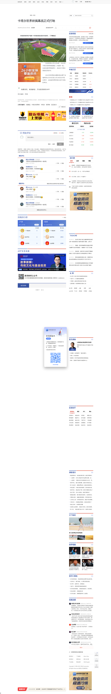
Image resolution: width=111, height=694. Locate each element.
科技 (43, 1)
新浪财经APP (49, 27)
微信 (77, 28)
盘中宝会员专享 (88, 42)
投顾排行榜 (23, 217)
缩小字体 (60, 28)
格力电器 (71, 145)
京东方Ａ (71, 135)
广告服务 (78, 656)
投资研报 (72, 34)
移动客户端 (87, 1)
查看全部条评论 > (42, 210)
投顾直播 (72, 600)
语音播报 (96, 660)
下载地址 (52, 35)
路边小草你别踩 (30, 159)
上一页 (19, 261)
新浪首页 (20, 1)
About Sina (86, 656)
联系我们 (71, 659)
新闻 (25, 1)
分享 (82, 28)
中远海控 (71, 141)
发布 (60, 144)
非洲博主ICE (29, 167)
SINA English (87, 662)
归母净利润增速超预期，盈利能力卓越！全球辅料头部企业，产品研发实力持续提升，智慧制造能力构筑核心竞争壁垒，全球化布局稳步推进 (81, 38)
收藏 (69, 28)
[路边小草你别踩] (22, 161)
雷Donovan (29, 174)
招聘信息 (78, 659)
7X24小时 (73, 236)
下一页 (65, 261)
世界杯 (48, 104)
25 (59, 133)
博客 (47, 1)
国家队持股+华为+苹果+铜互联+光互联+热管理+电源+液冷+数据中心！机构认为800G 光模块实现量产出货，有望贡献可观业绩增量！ (81, 48)
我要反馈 (63, 106)
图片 (52, 1)
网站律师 (78, 662)
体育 (30, 1)
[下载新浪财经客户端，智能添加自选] (81, 150)
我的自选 (87, 123)
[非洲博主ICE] (22, 168)
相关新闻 (23, 285)
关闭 (64, 329)
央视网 (33, 27)
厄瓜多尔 (54, 104)
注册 (81, 1)
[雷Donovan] (22, 176)
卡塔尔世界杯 (35, 104)
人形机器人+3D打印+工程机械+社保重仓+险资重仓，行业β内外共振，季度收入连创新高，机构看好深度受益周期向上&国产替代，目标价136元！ (81, 59)
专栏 (56, 1)
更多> (81, 647)
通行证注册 (86, 659)
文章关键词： (22, 104)
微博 (73, 28)
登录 (49, 144)
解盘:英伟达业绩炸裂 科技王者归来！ (55, 183)
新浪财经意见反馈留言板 (77, 652)
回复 (63, 163)
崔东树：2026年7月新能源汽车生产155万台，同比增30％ (53, 689)
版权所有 (85, 668)
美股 (31, 15)
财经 (34, 1)
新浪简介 (71, 656)
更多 (60, 1)
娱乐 (38, 1)
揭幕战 (28, 104)
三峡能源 (71, 132)
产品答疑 (71, 662)
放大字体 (65, 28)
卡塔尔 (43, 104)
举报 (56, 28)
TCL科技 (71, 138)
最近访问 (75, 123)
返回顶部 (96, 671)
